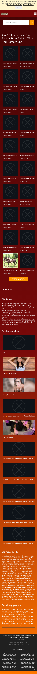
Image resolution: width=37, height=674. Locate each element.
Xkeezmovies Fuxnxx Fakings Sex (12, 561)
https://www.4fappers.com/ (9, 653)
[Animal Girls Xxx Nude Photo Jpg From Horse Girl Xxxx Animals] (10, 198)
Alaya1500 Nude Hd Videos (10, 563)
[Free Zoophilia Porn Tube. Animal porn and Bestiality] (27, 83)
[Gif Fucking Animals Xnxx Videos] (27, 60)
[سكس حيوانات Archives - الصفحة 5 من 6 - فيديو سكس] (27, 221)
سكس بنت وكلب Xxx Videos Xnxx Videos (15, 247)
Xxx (4, 352)
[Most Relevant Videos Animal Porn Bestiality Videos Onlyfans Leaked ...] (10, 60)
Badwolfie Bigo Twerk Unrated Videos (13, 556)
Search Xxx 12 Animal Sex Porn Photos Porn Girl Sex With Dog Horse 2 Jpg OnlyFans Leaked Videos (17, 620)
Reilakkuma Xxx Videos (9, 589)
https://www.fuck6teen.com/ (27, 655)
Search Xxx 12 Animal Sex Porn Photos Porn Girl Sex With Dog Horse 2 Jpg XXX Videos (17, 613)
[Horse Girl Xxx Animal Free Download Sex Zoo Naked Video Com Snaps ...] (10, 221)
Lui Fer (4, 566)
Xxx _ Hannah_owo (8, 437)
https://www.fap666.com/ (9, 658)
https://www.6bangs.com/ (9, 655)
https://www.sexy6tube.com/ (27, 654)
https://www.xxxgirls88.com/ (27, 653)
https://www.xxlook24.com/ (9, 669)
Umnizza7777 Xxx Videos (9, 596)
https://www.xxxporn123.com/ (9, 666)
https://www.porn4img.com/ (27, 667)
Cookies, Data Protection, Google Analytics (20, 5)
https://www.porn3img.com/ (27, 666)
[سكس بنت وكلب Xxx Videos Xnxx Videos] (10, 244)
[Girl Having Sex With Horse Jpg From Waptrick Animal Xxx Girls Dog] (10, 152)
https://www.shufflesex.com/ (9, 661)
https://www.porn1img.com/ (27, 663)
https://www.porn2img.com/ (27, 665)
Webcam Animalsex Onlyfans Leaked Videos (20, 594)
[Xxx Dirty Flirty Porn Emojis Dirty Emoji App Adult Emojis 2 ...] (10, 175)
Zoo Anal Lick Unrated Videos (16, 598)
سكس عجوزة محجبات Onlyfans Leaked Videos (18, 557)
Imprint (18, 636)
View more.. (18, 279)
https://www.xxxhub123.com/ (10, 665)
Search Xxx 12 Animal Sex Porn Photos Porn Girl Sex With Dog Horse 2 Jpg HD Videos (17, 617)
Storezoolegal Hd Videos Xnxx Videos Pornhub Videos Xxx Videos (17, 558)
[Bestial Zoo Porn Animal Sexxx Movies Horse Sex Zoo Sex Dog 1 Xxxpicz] (10, 267)
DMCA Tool (25, 637)
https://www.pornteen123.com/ (27, 659)
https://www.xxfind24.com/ (9, 667)
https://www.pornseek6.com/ (27, 658)
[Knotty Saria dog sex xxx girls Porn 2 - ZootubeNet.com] (27, 198)
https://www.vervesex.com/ (9, 662)
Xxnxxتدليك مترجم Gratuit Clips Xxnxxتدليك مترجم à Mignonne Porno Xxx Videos (17, 574)
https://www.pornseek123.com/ (27, 657)
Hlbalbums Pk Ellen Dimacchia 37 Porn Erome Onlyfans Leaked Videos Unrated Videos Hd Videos (18, 586)
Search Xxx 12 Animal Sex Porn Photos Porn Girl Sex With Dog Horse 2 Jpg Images (17, 624)
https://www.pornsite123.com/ (9, 659)
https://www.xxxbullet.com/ (9, 663)
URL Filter (18, 637)
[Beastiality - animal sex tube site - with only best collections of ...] (27, 267)
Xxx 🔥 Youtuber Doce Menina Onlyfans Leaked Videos (19, 416)
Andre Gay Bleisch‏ (12, 579)
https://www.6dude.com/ (9, 657)
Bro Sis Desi (15, 582)
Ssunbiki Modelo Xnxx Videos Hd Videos (22, 599)
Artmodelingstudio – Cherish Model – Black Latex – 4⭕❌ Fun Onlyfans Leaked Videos (17, 580)
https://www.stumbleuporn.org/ (27, 669)
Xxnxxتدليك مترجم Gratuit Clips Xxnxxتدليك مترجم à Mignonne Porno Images (18, 571)
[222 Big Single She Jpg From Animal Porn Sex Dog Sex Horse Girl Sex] (10, 129)
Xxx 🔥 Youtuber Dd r (9, 373)
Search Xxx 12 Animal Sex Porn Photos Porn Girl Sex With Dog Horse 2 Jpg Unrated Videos (17, 610)
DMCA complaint (12, 324)
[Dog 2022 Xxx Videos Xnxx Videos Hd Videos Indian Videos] (10, 106)
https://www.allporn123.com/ (27, 661)
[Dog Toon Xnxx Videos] (10, 83)
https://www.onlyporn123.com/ (27, 662)
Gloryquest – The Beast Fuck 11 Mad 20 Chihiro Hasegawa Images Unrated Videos (18, 590)
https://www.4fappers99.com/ (9, 654)
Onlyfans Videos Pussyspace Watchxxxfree (21, 565)
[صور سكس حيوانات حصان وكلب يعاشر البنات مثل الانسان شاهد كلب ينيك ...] (27, 106)
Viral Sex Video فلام (29, 561)
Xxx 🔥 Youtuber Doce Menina (12, 395)
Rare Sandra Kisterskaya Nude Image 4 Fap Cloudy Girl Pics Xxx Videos (17, 577)
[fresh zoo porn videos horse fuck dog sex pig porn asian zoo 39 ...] (27, 152)
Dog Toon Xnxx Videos (10, 86)
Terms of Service (26, 636)
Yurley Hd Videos (17, 570)
